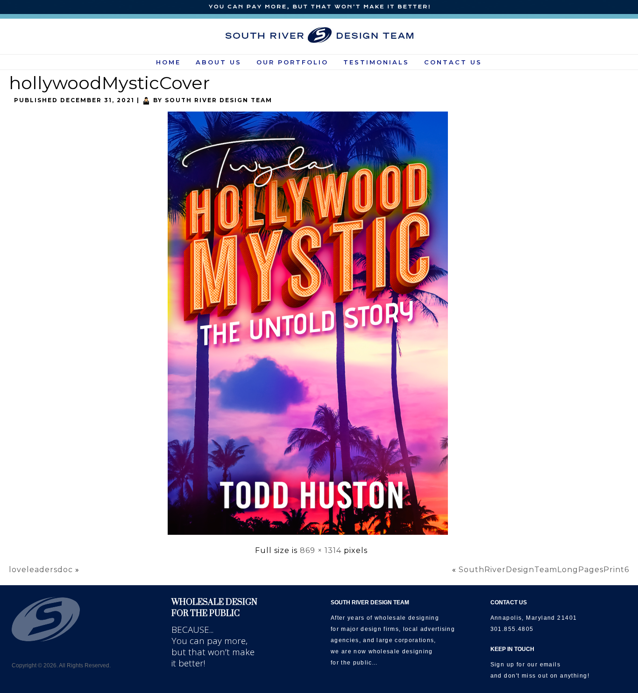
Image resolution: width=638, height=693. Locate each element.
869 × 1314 (320, 550)
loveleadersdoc (41, 569)
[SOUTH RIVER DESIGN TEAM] (319, 35)
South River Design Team (218, 100)
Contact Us (453, 62)
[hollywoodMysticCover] (311, 535)
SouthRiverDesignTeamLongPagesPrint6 (544, 569)
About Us (218, 62)
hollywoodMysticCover (109, 83)
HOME (168, 62)
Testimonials (376, 62)
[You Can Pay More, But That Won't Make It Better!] (319, 7)
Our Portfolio (292, 62)
